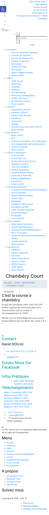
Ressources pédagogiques (23, 95)
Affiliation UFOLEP (19, 112)
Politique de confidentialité (35, 509)
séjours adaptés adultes (22, 72)
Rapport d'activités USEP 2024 (17, 392)
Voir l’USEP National (23, 381)
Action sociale (13, 221)
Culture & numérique (16, 152)
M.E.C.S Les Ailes (19, 232)
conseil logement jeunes (22, 227)
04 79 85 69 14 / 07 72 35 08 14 (21, 351)
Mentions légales (30, 506)
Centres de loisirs (19, 67)
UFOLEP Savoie (18, 264)
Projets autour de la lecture (23, 161)
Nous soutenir (17, 75)
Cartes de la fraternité (21, 175)
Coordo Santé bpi (19, 241)
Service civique (18, 261)
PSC (13, 138)
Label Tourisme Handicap (22, 210)
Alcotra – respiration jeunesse (24, 52)
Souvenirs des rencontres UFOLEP (26, 127)
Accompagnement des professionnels (28, 144)
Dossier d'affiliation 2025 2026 (17, 404)
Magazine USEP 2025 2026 (16, 406)
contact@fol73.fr (39, 13)
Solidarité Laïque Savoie (22, 204)
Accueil (10, 442)
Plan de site (12, 484)
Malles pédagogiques (20, 178)
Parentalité (16, 201)
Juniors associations (20, 258)
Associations (12, 247)
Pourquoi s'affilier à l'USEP (15, 398)
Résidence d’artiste (19, 164)
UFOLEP (10, 107)
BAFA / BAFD (17, 135)
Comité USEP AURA (23, 384)
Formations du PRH (20, 207)
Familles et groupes (20, 61)
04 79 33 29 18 (40, 10)
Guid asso (15, 255)
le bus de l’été (17, 155)
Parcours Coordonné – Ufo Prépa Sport (29, 141)
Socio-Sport (16, 121)
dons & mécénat (18, 192)
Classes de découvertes (22, 58)
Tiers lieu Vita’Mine (19, 167)
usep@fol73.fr (13, 357)
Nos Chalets (16, 69)
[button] (3, 9)
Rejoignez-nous (13, 479)
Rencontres (16, 84)
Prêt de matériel (18, 92)
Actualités (15, 87)
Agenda (14, 124)
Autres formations (19, 147)
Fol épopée (16, 215)
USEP (9, 78)
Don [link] (32, 45)
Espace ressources (19, 252)
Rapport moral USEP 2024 (15, 395)
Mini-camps (16, 64)
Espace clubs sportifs (21, 115)
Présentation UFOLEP (21, 109)
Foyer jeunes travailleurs (22, 224)
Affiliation (15, 89)
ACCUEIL (8, 283)
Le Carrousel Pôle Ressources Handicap (29, 190)
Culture (10, 457)
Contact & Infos (40, 7)
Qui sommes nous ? (38, 1)
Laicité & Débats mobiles (22, 172)
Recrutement (41, 4)
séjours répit (16, 198)
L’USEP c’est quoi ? (19, 98)
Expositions (16, 181)
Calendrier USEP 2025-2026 (16, 401)
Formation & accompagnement (20, 454)
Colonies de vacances (21, 55)
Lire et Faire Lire (18, 158)
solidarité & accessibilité (17, 460)
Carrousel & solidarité (16, 187)
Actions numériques (20, 170)
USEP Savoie (17, 81)
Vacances (11, 49)
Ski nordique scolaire (20, 101)
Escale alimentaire (19, 212)
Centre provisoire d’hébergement (26, 230)
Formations (16, 118)
